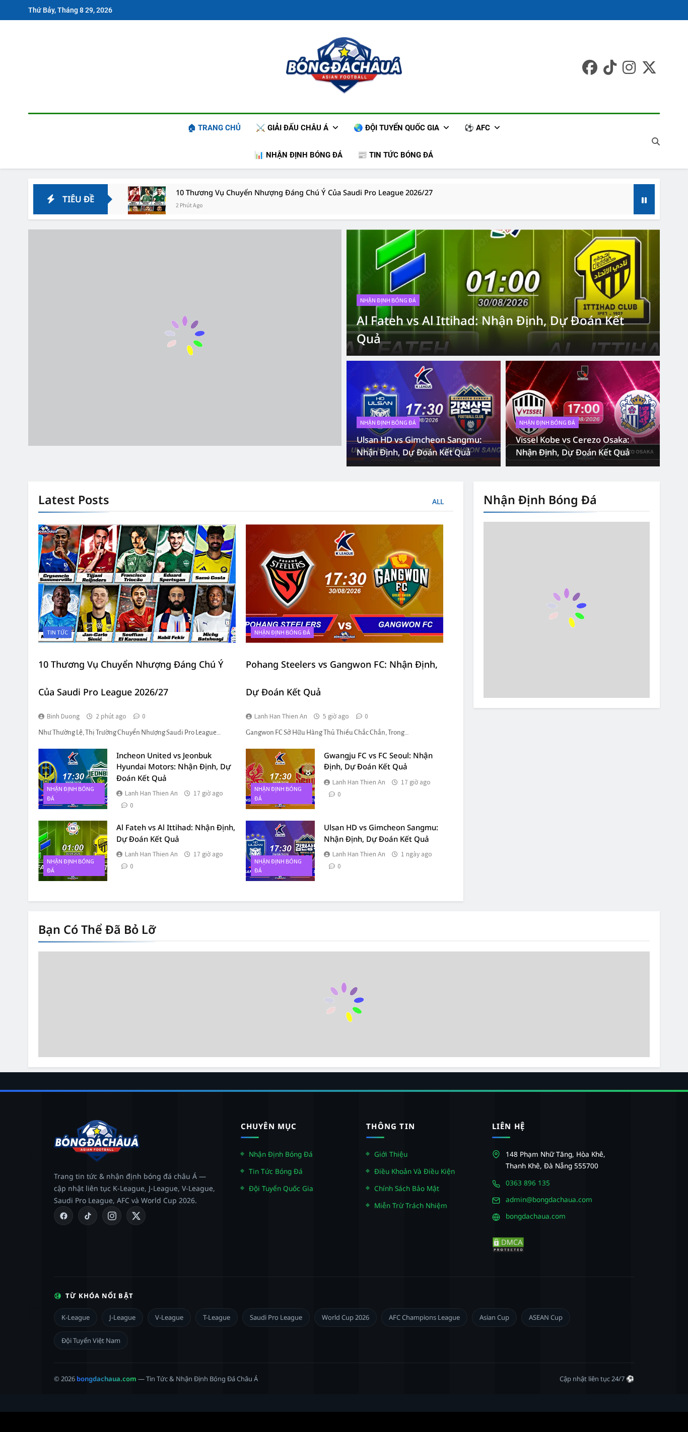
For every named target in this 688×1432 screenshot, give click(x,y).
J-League (122, 1317)
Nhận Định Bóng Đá (281, 1154)
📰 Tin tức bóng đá (395, 155)
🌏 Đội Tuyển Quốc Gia (396, 127)
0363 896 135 (528, 1182)
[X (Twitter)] (136, 1215)
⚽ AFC (477, 127)
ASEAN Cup (546, 1317)
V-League (169, 1317)
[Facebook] (63, 1215)
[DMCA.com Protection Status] (508, 1245)
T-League (216, 1317)
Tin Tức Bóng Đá (276, 1171)
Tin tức (57, 632)
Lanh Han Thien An (280, 716)
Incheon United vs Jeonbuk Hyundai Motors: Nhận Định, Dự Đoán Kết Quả (173, 766)
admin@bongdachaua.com (549, 1199)
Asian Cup (494, 1317)
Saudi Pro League (276, 1317)
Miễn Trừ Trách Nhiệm (410, 1205)
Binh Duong (63, 716)
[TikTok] (87, 1215)
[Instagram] (111, 1215)
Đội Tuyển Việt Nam (90, 1340)
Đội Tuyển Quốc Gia (281, 1188)
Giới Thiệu (390, 1154)
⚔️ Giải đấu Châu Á (292, 127)
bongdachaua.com (536, 1216)
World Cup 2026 (345, 1317)
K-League (75, 1317)
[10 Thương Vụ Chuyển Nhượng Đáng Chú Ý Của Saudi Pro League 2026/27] (147, 205)
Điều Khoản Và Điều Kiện (414, 1171)
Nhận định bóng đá (388, 300)
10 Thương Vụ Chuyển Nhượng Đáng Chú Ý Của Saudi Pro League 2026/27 (304, 192)
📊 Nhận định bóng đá (298, 155)
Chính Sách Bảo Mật (406, 1188)
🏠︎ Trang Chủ (214, 127)
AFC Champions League (424, 1317)
